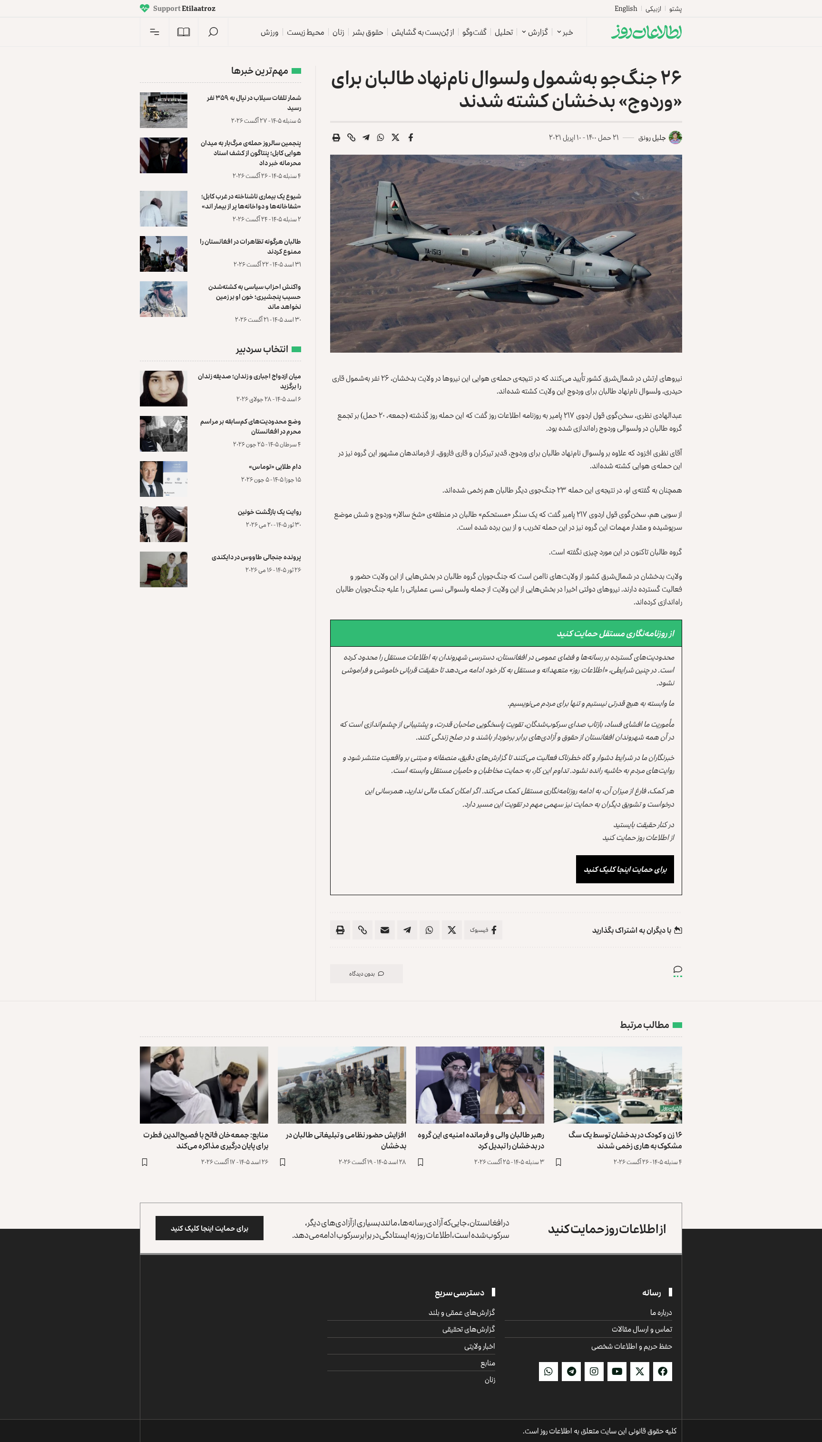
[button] (213, 32)
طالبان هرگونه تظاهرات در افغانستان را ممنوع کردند (250, 246)
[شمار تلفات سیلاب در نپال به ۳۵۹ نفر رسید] (163, 110)
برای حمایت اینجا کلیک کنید (625, 869)
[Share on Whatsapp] (381, 137)
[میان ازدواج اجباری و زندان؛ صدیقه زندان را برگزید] (163, 388)
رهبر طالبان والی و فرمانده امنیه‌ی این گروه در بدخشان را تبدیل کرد (481, 1140)
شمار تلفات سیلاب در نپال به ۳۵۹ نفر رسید (254, 102)
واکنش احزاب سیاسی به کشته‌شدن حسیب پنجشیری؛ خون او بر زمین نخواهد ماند (254, 296)
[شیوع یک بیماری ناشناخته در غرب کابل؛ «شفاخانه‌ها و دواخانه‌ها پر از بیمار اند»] (163, 209)
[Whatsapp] (548, 1371)
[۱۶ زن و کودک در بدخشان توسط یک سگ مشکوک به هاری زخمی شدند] (618, 1085)
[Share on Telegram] (366, 137)
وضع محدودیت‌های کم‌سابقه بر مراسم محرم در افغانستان (250, 426)
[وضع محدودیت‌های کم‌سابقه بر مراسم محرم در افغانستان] (163, 434)
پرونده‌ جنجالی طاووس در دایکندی (256, 556)
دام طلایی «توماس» (275, 466)
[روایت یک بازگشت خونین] (163, 524)
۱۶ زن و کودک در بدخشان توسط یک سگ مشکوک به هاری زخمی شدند (625, 1140)
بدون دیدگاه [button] (362, 973)
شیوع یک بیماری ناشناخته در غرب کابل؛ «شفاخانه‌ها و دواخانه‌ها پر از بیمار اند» (251, 200)
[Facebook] (662, 1371)
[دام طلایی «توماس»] (163, 479)
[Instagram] (594, 1371)
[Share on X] (395, 137)
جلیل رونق (652, 137)
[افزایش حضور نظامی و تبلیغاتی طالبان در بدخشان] (342, 1085)
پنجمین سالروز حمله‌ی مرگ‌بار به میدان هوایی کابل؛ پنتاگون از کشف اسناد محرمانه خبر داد (251, 152)
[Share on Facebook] (410, 137)
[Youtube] (616, 1371)
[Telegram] (571, 1371)
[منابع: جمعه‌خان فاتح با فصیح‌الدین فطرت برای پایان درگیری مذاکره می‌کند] (204, 1085)
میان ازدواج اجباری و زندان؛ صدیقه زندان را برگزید (249, 380)
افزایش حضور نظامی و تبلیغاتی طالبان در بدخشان (346, 1140)
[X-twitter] (639, 1371)
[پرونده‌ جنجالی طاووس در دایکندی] (163, 569)
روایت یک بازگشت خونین (269, 511)
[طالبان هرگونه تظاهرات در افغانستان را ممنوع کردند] (163, 254)
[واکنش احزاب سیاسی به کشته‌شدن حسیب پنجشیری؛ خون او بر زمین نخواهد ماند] (163, 299)
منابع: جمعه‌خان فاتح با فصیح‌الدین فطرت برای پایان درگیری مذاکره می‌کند (205, 1140)
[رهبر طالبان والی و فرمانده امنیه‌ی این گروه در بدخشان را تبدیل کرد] (480, 1085)
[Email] (385, 929)
